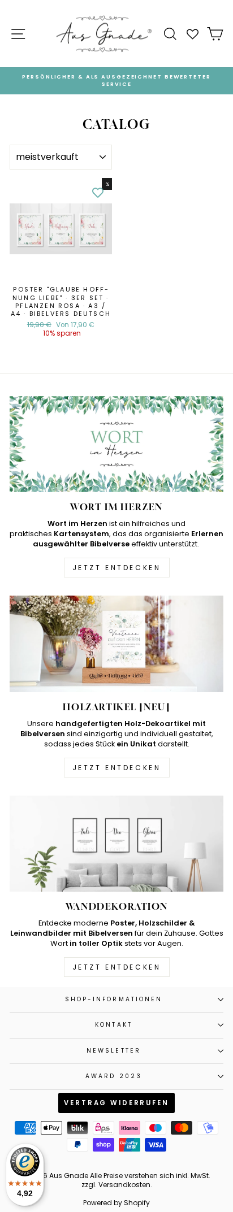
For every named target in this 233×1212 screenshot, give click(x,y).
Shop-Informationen (114, 999)
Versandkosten (124, 1184)
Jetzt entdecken (116, 567)
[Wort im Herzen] (116, 444)
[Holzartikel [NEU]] (116, 644)
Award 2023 (113, 1076)
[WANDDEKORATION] (116, 844)
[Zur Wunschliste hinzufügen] (98, 192)
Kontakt (113, 1024)
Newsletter (114, 1050)
